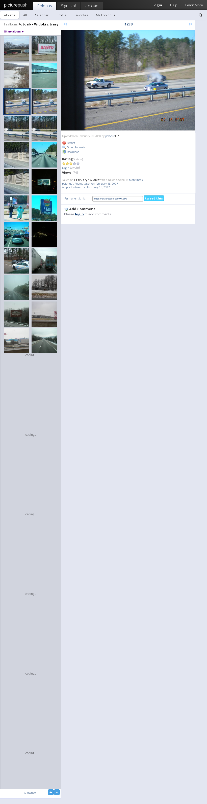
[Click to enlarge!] (128, 80)
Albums (9, 15)
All (25, 15)
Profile (61, 15)
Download (72, 152)
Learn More (194, 5)
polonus (110, 136)
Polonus (44, 6)
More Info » (136, 180)
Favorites (81, 15)
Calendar (41, 15)
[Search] (200, 15)
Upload (91, 6)
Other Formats (75, 147)
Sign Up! (68, 6)
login (79, 214)
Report (70, 143)
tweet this (154, 198)
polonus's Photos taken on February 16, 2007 (90, 183)
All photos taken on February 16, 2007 (86, 187)
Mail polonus (105, 15)
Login (65, 168)
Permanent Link (74, 198)
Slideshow (30, 792)
